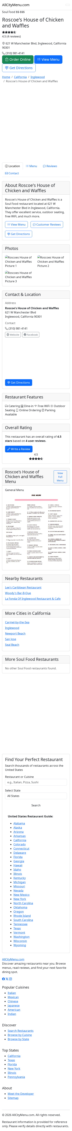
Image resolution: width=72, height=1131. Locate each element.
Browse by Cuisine (20, 1035)
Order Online (20, 59)
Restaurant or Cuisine (19, 777)
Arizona (18, 832)
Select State (12, 790)
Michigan (19, 882)
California (19, 840)
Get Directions (21, 67)
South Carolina (23, 920)
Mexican (13, 997)
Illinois (17, 874)
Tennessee (20, 924)
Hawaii (17, 865)
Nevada (18, 890)
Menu (33, 166)
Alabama (19, 823)
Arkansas (19, 836)
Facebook (32, 334)
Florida (18, 857)
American (14, 1010)
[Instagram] (10, 979)
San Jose (10, 639)
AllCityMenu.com (16, 4)
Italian (12, 993)
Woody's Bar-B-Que (18, 593)
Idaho (17, 869)
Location (14, 166)
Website (14, 334)
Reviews (51, 166)
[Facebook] (3, 979)
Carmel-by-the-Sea (17, 622)
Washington (21, 937)
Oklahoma (20, 907)
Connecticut (21, 848)
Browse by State (18, 1039)
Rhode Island (22, 916)
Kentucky (19, 878)
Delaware (19, 853)
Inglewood (12, 628)
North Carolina (23, 903)
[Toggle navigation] (67, 5)
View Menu (50, 59)
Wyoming (19, 945)
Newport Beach (15, 633)
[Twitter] (7, 979)
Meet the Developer (21, 1094)
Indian (12, 1014)
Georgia (18, 861)
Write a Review (20, 449)
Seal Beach (12, 645)
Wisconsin (20, 941)
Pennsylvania (16, 1077)
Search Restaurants (21, 1031)
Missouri (19, 886)
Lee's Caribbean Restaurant (23, 587)
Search (36, 805)
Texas (17, 928)
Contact (13, 173)
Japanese (14, 1005)
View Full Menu (60, 476)
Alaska (17, 827)
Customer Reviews (48, 224)
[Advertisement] (36, 122)
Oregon (18, 911)
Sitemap (13, 1098)
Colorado (19, 844)
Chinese (13, 1001)
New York (19, 899)
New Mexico (21, 895)
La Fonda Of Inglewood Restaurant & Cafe (33, 599)
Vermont (19, 932)
